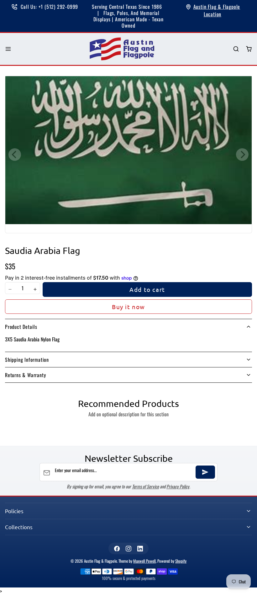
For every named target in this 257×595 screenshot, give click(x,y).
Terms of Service (145, 486)
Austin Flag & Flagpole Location (216, 10)
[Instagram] (128, 548)
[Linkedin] (140, 548)
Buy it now (128, 306)
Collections (19, 527)
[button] (8, 49)
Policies (14, 511)
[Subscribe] (205, 472)
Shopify (180, 561)
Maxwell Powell (144, 561)
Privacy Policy (177, 486)
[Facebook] (117, 548)
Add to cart (147, 289)
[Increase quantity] (35, 289)
